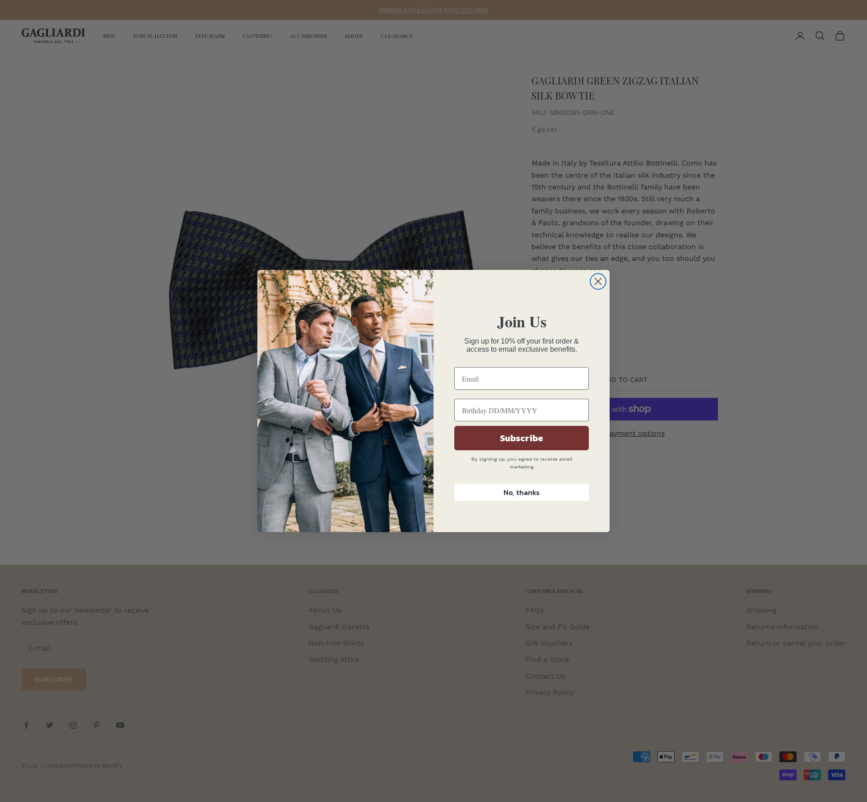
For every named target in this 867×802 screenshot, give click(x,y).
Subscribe (521, 438)
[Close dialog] (598, 281)
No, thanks (521, 492)
